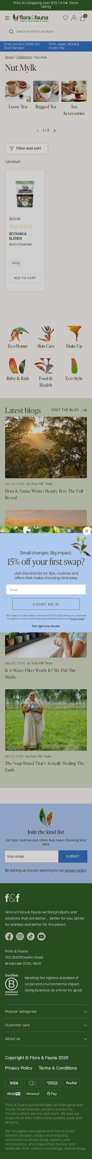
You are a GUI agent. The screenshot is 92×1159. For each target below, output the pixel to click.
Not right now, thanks (46, 626)
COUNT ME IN (46, 604)
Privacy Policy (77, 618)
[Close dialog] (86, 531)
